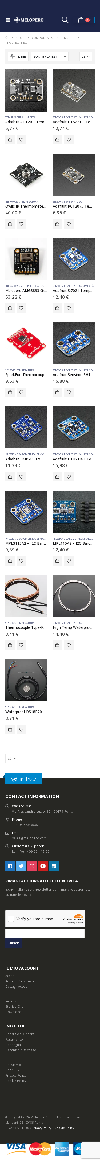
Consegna (13, 1044)
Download (13, 1012)
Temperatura (14, 117)
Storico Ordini (16, 1006)
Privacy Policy (15, 1075)
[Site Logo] (29, 20)
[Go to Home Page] (6, 38)
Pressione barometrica (20, 454)
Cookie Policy (15, 1080)
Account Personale (19, 981)
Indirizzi (11, 1001)
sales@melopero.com (29, 838)
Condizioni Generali (20, 1034)
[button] (9, 20)
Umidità (30, 117)
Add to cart (10, 139)
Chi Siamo (13, 1064)
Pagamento (14, 1039)
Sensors (58, 117)
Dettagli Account (17, 986)
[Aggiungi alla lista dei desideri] (21, 139)
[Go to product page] (26, 90)
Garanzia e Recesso (21, 1050)
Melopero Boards (31, 286)
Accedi (10, 976)
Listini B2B (13, 1070)
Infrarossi (12, 201)
